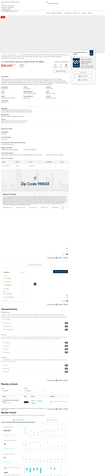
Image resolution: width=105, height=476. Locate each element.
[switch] (55, 66)
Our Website (84, 79)
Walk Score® (38, 264)
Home (48, 13)
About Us (76, 13)
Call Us (84, 72)
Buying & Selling (57, 13)
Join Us (84, 13)
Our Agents (67, 13)
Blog (90, 13)
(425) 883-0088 (5, 9)
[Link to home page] (52, 3)
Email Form (84, 76)
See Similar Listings (61, 71)
